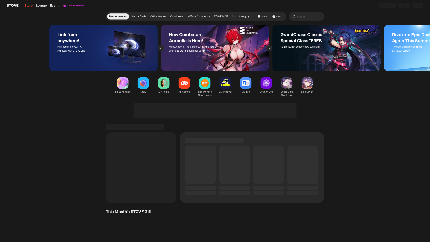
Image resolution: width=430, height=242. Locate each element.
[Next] (269, 48)
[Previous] (161, 48)
